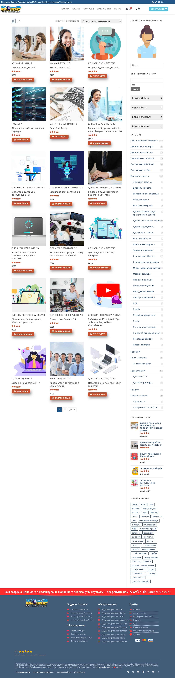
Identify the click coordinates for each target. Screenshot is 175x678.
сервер (152, 573)
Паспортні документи (144, 297)
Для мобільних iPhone (142, 152)
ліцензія (135, 549)
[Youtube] (159, 2)
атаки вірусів (149, 525)
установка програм (140, 581)
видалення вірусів (148, 529)
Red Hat (154, 512)
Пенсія (136, 309)
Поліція (137, 321)
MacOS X (136, 512)
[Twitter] (156, 2)
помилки (136, 561)
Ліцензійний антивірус (148, 521)
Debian (135, 504)
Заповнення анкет (142, 363)
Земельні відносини (143, 250)
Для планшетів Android (142, 164)
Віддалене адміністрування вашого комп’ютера (103, 193)
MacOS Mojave (149, 508)
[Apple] (143, 672)
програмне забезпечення (143, 565)
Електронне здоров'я (144, 244)
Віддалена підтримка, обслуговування (23, 193)
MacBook (136, 508)
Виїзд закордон (141, 199)
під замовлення (139, 573)
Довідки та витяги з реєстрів (148, 220)
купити (150, 541)
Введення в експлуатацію (146, 193)
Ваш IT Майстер (59, 128)
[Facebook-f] (128, 672)
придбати (147, 561)
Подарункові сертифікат (145, 407)
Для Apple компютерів (101, 63)
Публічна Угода (79, 672)
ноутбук (153, 553)
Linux (151, 504)
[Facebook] (152, 2)
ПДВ (135, 303)
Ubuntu (135, 516)
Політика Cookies (63, 672)
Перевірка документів (144, 315)
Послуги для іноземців (144, 327)
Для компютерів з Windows (28, 187)
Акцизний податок (142, 182)
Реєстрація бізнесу (142, 339)
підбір (151, 569)
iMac (143, 504)
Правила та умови (23, 672)
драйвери (148, 533)
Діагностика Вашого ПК (63, 319)
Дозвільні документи (143, 226)
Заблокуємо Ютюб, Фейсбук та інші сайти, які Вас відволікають (104, 322)
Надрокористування (143, 285)
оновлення (136, 557)
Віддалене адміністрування (65, 191)
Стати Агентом (104, 9)
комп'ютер (148, 537)
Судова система (141, 344)
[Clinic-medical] (158, 672)
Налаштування (138, 370)
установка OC (138, 577)
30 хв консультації (60, 67)
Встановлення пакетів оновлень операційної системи (24, 255)
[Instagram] (162, 2)
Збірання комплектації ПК (26, 382)
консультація (137, 541)
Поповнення (139, 401)
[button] (135, 9)
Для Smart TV (140, 376)
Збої (134, 521)
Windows (145, 516)
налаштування (148, 549)
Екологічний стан (142, 238)
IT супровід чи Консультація (103, 67)
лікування (136, 545)
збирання (136, 537)
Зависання (157, 516)
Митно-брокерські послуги (147, 268)
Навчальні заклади (142, 279)
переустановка (151, 557)
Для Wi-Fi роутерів (142, 382)
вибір (134, 529)
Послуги (76, 9)
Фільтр (135, 89)
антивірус (136, 525)
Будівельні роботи (142, 188)
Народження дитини (143, 291)
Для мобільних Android (142, 158)
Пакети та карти (139, 395)
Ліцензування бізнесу (144, 256)
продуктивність (139, 569)
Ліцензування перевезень (146, 262)
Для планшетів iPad (140, 170)
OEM (145, 512)
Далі (72, 409)
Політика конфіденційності (43, 672)
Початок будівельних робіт (147, 333)
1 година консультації (23, 67)
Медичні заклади (141, 274)
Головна (65, 9)
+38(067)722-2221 (158, 592)
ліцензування (150, 545)
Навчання (135, 351)
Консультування (22, 63)
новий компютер (139, 553)
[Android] (148, 672)
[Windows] (153, 672)
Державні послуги (140, 176)
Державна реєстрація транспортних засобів (144, 213)
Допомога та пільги (143, 232)
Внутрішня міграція (143, 205)
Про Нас (117, 9)
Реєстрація (88, 9)
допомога (136, 533)
